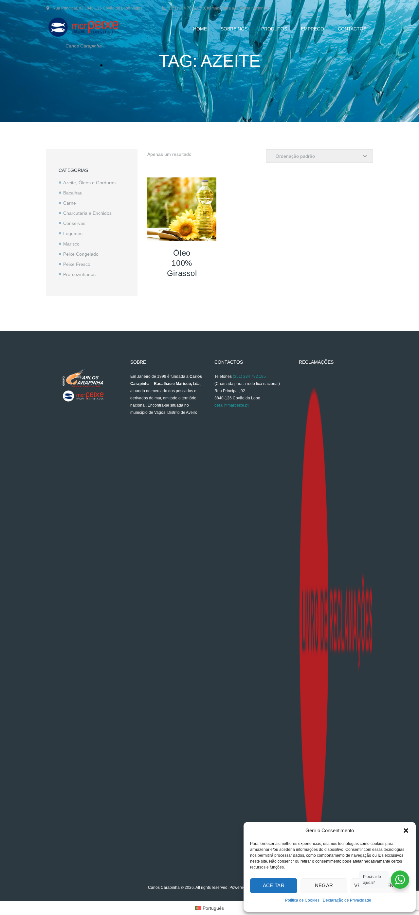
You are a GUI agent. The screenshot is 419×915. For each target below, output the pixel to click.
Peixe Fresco (76, 264)
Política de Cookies (302, 900)
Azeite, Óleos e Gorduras (89, 182)
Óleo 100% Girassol (182, 263)
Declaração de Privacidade (347, 900)
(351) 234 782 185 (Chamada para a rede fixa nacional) (218, 8)
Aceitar (273, 885)
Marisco (71, 244)
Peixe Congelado (81, 254)
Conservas (74, 223)
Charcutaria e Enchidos (87, 213)
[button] (406, 830)
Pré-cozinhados (79, 274)
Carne (69, 203)
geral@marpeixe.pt (231, 405)
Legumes (72, 233)
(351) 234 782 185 (249, 376)
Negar (324, 885)
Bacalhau (72, 192)
